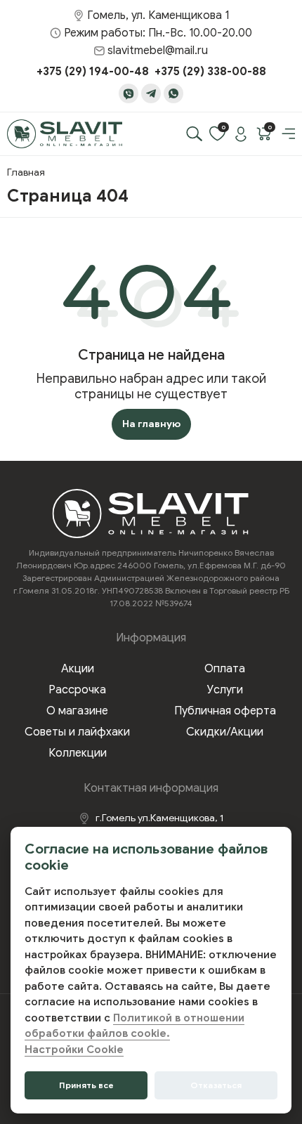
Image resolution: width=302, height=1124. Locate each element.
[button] (287, 133)
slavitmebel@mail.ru (157, 51)
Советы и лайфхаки (77, 732)
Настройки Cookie (74, 1049)
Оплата (224, 669)
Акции (77, 669)
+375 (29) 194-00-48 (93, 72)
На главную (151, 424)
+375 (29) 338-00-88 (210, 72)
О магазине (77, 711)
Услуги (225, 690)
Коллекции (77, 753)
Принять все (86, 1085)
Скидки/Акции (224, 732)
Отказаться (216, 1085)
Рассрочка (77, 690)
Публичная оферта (225, 711)
